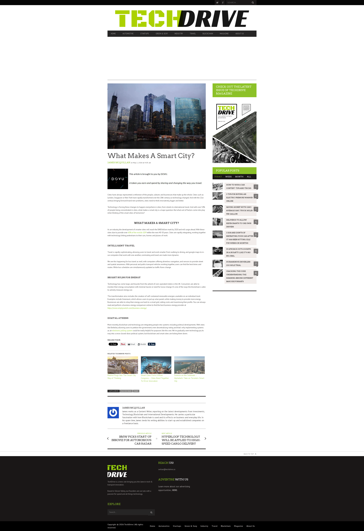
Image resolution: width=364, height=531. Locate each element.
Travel (193, 33)
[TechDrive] (182, 18)
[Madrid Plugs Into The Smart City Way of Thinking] (122, 365)
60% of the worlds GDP (137, 232)
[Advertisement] (182, 60)
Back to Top (249, 454)
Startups (144, 33)
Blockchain (208, 33)
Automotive (128, 33)
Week (228, 177)
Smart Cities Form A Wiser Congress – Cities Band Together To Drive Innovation (155, 378)
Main (136, 391)
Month (239, 177)
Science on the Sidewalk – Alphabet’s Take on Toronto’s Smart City (189, 378)
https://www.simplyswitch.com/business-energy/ (127, 308)
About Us (239, 33)
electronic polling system (122, 330)
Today (218, 177)
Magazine (224, 33)
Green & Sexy (162, 33)
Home (113, 33)
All (249, 177)
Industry (179, 33)
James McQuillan (118, 162)
